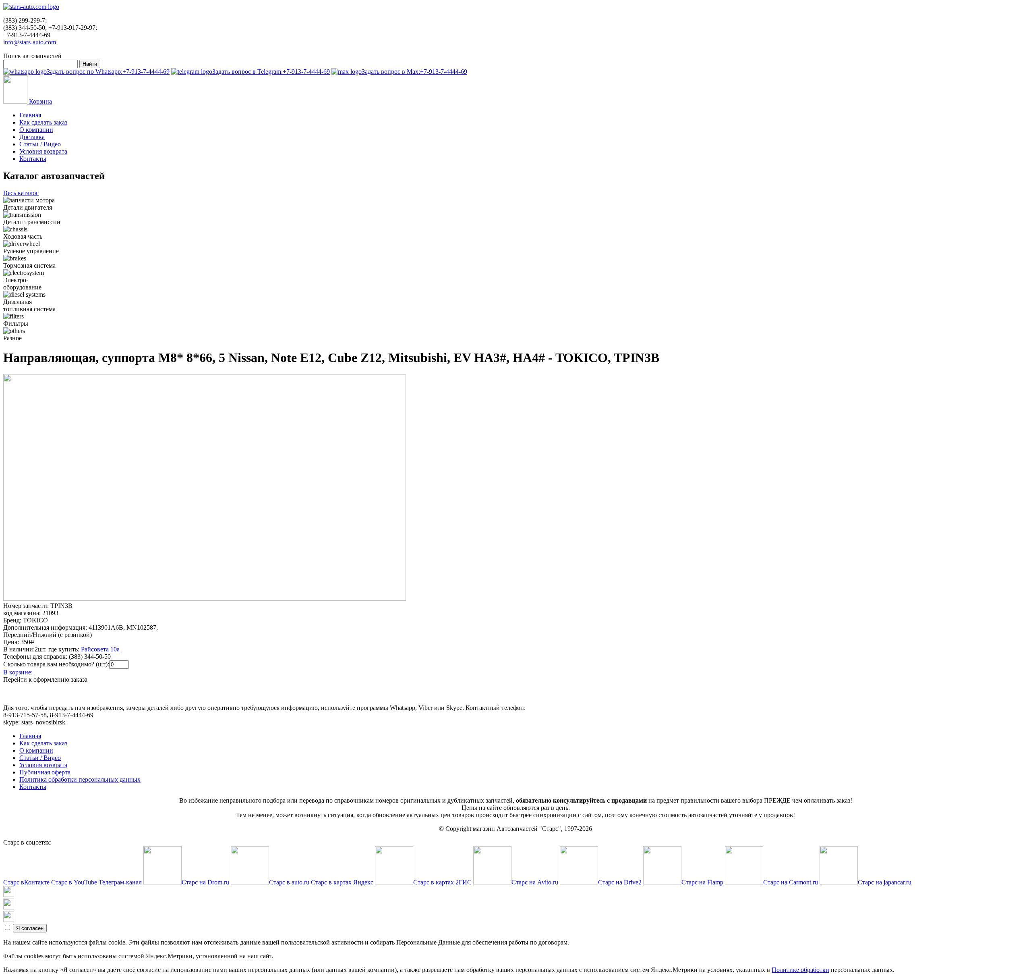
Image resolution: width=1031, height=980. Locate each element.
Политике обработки (800, 969)
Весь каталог (21, 192)
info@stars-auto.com (29, 42)
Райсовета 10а (100, 649)
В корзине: (18, 672)
